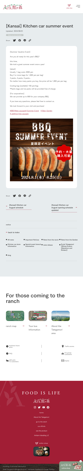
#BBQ (12, 110)
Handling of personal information (14, 466)
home (41, 412)
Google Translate (49, 469)
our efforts (41, 426)
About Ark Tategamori (41, 417)
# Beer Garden (46, 110)
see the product (41, 430)
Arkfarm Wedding (40, 435)
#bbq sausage (20, 110)
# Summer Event (32, 110)
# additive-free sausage (19, 113)
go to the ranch (41, 421)
